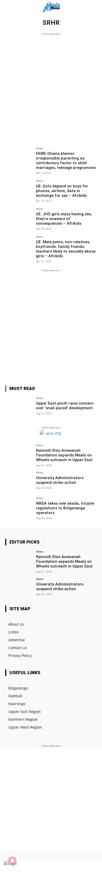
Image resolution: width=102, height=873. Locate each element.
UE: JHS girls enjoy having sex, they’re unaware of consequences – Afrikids (64, 219)
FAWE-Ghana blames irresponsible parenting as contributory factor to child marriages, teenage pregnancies (66, 160)
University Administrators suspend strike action (59, 480)
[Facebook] (73, 866)
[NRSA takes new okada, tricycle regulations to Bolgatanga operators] (19, 507)
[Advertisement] (51, 87)
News (39, 148)
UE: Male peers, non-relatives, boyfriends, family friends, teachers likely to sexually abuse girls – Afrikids (65, 249)
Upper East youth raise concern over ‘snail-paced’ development (65, 405)
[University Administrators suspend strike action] (19, 481)
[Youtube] (92, 866)
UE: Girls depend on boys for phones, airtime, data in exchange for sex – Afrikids (62, 191)
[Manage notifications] (12, 861)
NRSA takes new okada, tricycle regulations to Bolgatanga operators (65, 508)
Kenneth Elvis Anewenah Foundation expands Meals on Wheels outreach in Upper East (64, 455)
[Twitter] (83, 866)
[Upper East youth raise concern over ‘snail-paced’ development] (19, 406)
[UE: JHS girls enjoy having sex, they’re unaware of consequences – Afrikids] (19, 217)
